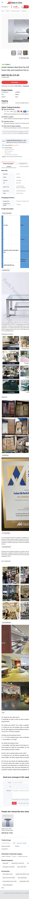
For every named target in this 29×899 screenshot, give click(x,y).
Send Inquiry (14, 82)
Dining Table (5, 863)
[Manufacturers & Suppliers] (14, 2)
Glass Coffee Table (21, 867)
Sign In (3, 156)
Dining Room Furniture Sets (17, 863)
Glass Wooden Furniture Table (9, 881)
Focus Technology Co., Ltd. (18, 893)
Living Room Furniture (15, 11)
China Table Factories (8, 874)
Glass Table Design (22, 877)
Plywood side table (5, 846)
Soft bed (17, 846)
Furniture (7, 11)
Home (2, 11)
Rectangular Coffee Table (8, 867)
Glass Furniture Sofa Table (9, 877)
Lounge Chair (4, 849)
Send (14, 803)
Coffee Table (23, 11)
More (2, 887)
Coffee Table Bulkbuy (7, 885)
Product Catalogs (22, 843)
